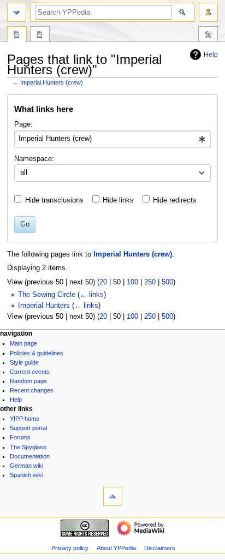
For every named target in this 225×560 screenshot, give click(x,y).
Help (211, 54)
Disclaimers (159, 548)
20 (103, 282)
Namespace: (34, 159)
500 (167, 282)
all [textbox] (23, 172)
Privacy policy (69, 548)
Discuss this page (40, 35)
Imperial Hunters (44, 305)
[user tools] (208, 12)
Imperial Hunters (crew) (51, 82)
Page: (23, 124)
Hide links (118, 200)
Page (17, 35)
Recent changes (32, 390)
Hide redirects (175, 200)
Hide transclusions (54, 200)
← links (92, 295)
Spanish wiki (26, 475)
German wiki (26, 465)
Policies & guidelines (36, 353)
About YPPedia (116, 548)
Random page (28, 381)
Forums (20, 437)
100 (132, 282)
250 (150, 282)
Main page (23, 343)
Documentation (30, 456)
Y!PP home (24, 418)
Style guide (24, 362)
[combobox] (112, 139)
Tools (208, 35)
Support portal (28, 428)
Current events (30, 371)
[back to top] (112, 496)
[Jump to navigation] (16, 12)
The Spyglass (28, 447)
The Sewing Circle (46, 295)
